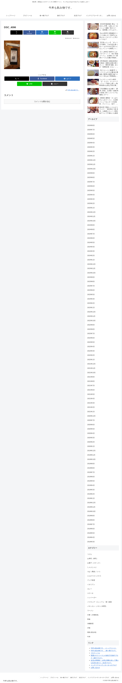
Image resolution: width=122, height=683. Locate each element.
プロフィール (95, 653)
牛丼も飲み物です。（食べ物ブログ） (104, 650)
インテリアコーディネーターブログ (98, 677)
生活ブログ (82, 677)
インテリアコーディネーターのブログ (104, 665)
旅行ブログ (73, 677)
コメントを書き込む (42, 101)
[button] (68, 32)
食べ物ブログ (64, 677)
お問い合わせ (95, 667)
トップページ (44, 677)
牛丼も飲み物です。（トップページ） (104, 648)
